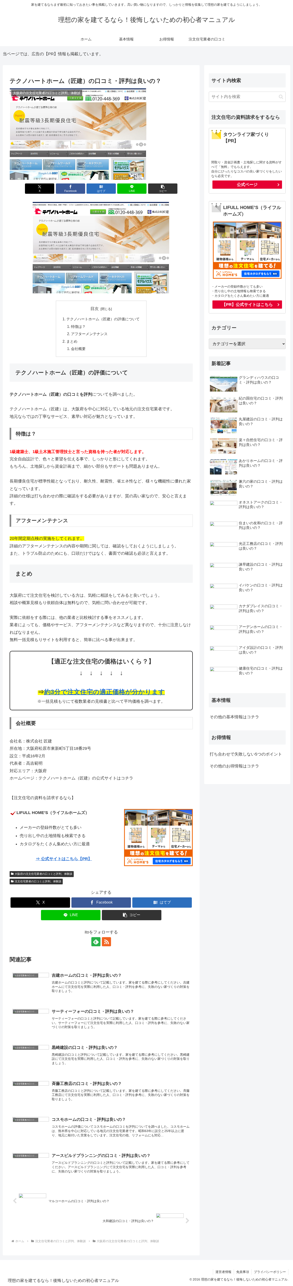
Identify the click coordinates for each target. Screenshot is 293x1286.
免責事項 (242, 1272)
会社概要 (78, 349)
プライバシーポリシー (270, 1272)
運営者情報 (223, 1272)
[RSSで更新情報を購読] (106, 941)
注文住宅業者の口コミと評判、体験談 (38, 881)
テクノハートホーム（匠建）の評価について (103, 319)
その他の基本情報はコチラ (234, 717)
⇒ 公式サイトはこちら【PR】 (64, 858)
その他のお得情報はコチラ (234, 766)
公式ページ (247, 184)
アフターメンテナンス (89, 334)
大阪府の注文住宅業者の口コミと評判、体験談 (43, 873)
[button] (162, 188)
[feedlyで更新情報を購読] (95, 941)
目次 (94, 308)
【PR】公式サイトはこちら (247, 304)
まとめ (71, 341)
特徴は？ (78, 326)
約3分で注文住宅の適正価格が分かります (104, 691)
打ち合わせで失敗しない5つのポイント (246, 754)
